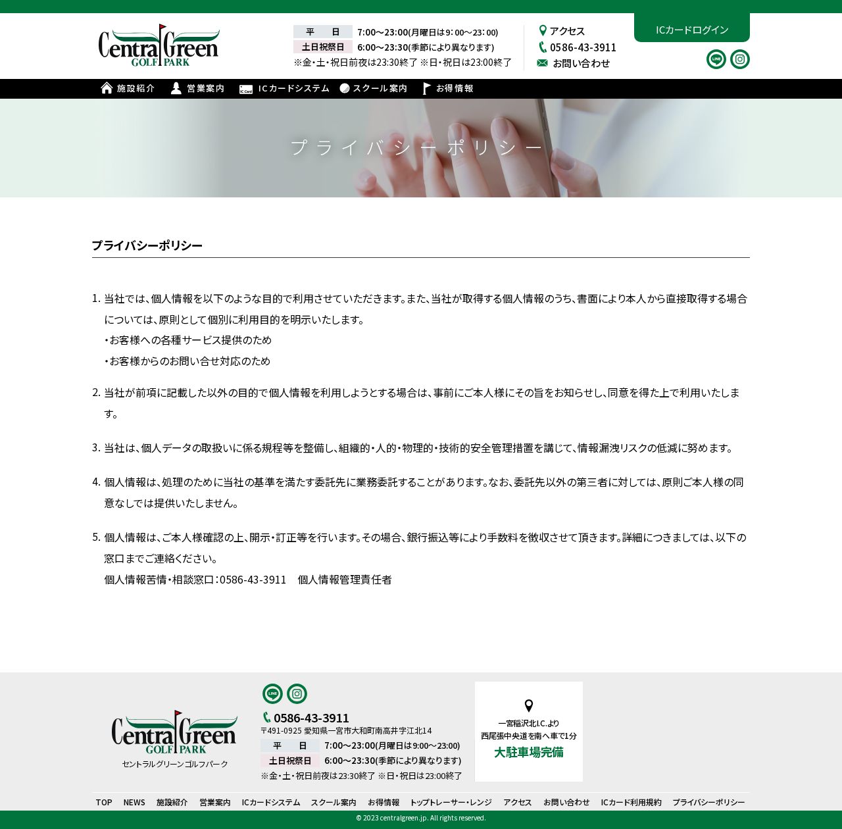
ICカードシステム (294, 88)
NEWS (134, 801)
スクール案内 (381, 88)
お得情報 (455, 88)
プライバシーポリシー (709, 801)
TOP (103, 801)
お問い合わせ (581, 63)
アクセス (567, 31)
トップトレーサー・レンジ (451, 801)
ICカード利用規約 (631, 801)
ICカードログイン (692, 29)
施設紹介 (136, 88)
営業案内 (206, 88)
